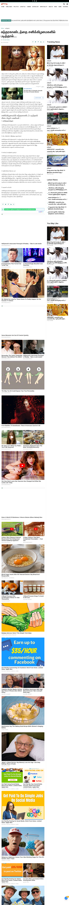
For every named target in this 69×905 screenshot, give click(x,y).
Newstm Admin (6, 39)
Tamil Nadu (9, 6)
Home (2, 6)
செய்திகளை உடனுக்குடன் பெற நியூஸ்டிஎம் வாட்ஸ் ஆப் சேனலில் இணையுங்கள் (20, 209)
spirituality (43, 6)
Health (51, 6)
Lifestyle (22, 6)
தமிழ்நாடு (7, 28)
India (55, 6)
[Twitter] (34, 1)
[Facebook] (32, 1)
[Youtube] (36, 1)
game (59, 6)
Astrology (35, 6)
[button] (67, 4)
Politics (16, 6)
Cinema (29, 6)
